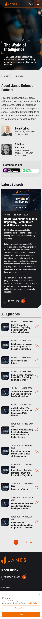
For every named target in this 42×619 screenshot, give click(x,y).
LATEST (6, 76)
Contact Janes (12, 577)
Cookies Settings (21, 608)
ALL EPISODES (19, 76)
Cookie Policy (32, 603)
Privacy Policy (6, 587)
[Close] (39, 594)
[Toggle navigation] (38, 4)
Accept (21, 614)
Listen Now (13, 301)
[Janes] (11, 4)
